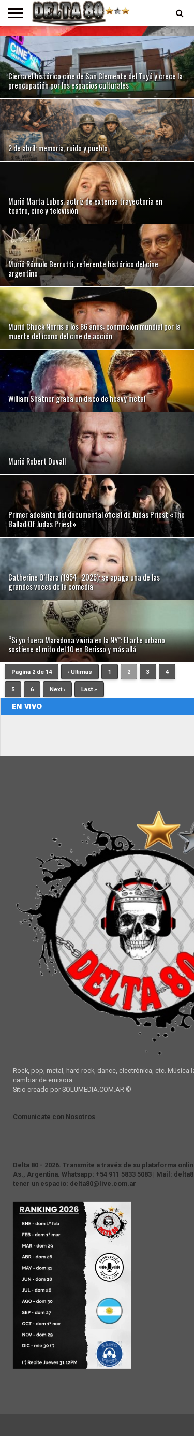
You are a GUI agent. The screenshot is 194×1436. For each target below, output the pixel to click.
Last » (89, 689)
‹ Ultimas (80, 672)
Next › (57, 689)
